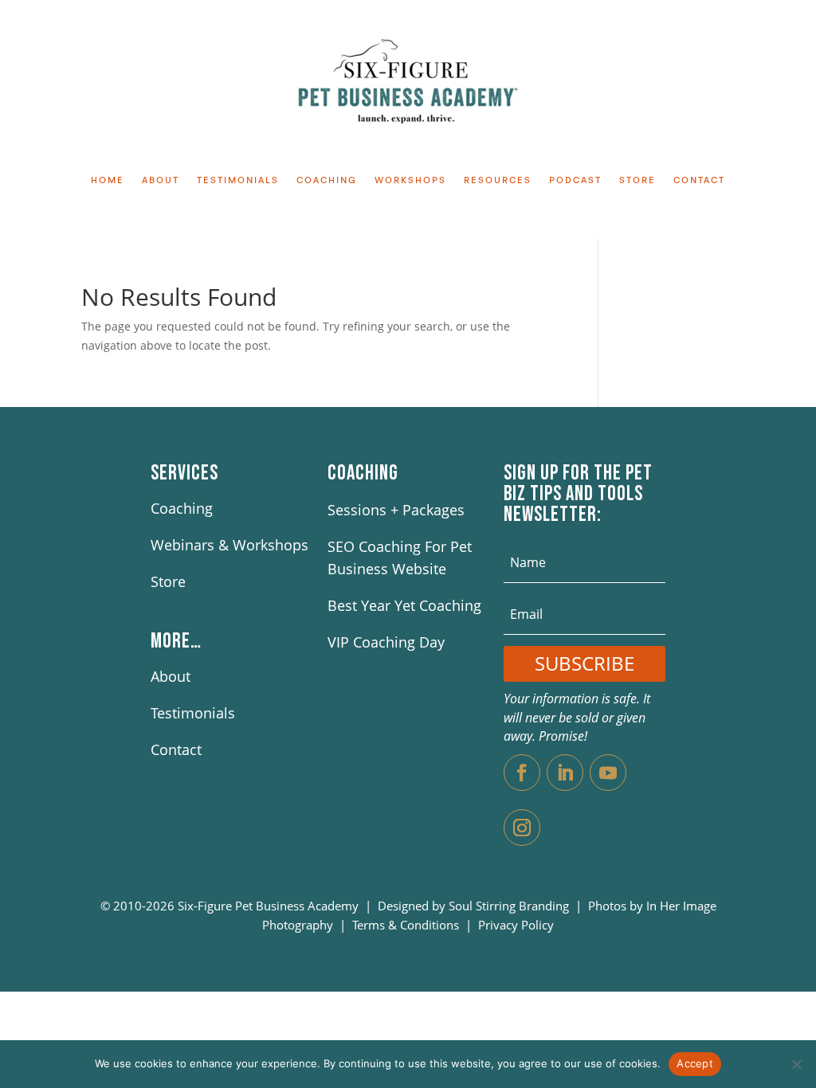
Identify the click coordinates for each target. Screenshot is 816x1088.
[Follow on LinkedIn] (565, 772)
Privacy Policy (516, 925)
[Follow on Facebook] (522, 772)
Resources (498, 181)
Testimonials (238, 181)
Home (107, 181)
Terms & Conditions (407, 925)
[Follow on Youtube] (608, 772)
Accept (695, 1063)
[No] (796, 1064)
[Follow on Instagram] (522, 827)
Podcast (575, 181)
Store (637, 181)
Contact (699, 181)
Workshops (410, 181)
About (160, 181)
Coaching (326, 181)
